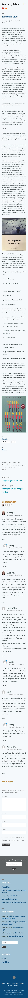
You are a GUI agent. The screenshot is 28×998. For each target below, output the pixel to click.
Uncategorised (7, 464)
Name (4, 814)
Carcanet (5, 466)
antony (5, 21)
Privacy (16, 985)
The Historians (15, 468)
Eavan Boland (12, 466)
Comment (5, 796)
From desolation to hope (9, 899)
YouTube (4, 959)
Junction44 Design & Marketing (16, 990)
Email (4, 821)
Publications (14, 983)
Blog (8, 983)
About (3, 983)
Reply (3, 539)
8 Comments (6, 22)
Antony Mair (10, 4)
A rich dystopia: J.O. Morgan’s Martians (14, 902)
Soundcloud (5, 962)
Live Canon (19, 466)
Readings (21, 983)
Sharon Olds (8, 468)
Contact (10, 985)
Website (4, 829)
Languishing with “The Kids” (10, 896)
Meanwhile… (5, 887)
